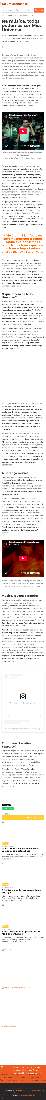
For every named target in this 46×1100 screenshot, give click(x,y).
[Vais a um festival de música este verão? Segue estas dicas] (23, 833)
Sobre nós (27, 1070)
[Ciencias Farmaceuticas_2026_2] (23, 1005)
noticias (6, 814)
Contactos (17, 1070)
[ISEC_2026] (23, 967)
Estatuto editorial (33, 1067)
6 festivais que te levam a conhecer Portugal (22, 891)
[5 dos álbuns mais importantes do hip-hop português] (23, 916)
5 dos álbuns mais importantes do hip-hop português (21, 932)
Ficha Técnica (18, 1067)
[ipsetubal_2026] (23, 1043)
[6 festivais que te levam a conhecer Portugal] (23, 874)
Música (41, 817)
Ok (3, 1098)
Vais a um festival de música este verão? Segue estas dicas (20, 849)
